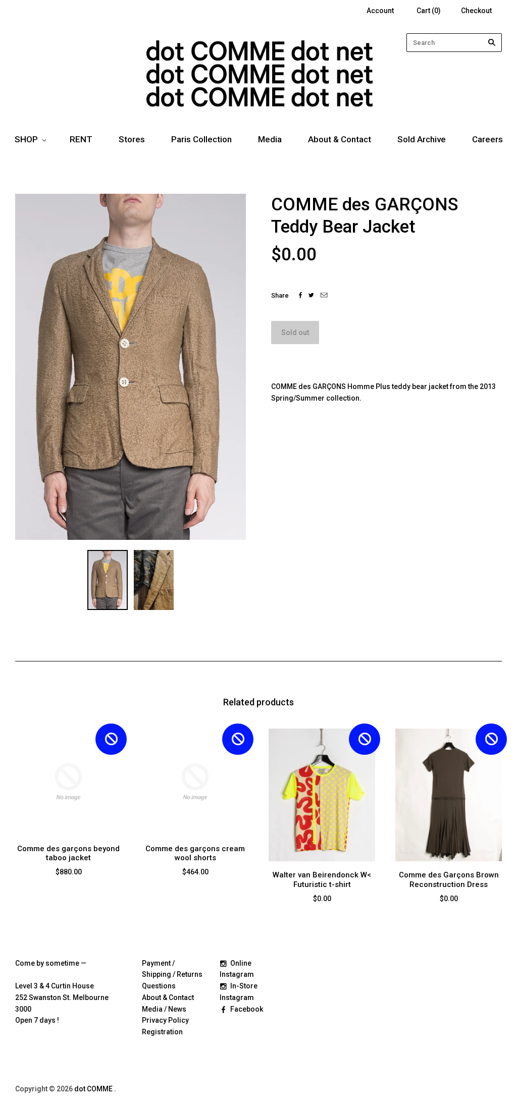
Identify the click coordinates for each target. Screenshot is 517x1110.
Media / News (164, 1009)
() (429, 11)
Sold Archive (421, 139)
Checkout (476, 11)
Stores (132, 139)
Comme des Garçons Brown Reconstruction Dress (449, 879)
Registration (162, 1032)
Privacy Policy (165, 1020)
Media (270, 139)
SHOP (26, 139)
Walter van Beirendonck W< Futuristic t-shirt (322, 879)
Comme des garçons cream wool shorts (195, 853)
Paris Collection (201, 139)
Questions (159, 986)
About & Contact (339, 139)
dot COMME (94, 1089)
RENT (81, 139)
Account (380, 11)
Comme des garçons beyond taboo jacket (68, 853)
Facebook (246, 1009)
